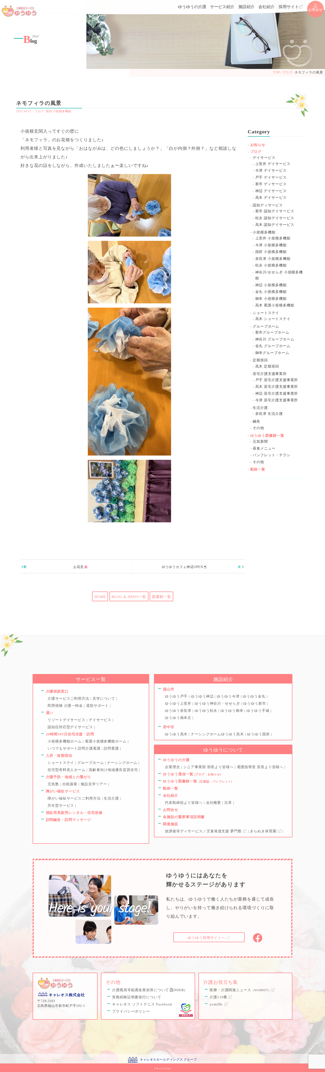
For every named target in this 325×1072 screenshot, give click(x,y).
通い (50, 713)
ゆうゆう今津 (229, 696)
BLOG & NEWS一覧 (129, 597)
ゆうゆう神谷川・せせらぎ (218, 703)
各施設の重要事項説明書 (184, 817)
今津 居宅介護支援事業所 (276, 400)
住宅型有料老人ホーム (67, 770)
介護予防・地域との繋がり (68, 777)
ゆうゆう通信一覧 (192, 774)
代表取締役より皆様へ (184, 803)
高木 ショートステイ (273, 319)
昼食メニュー (264, 448)
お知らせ (258, 145)
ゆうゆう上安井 (178, 703)
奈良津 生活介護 (269, 414)
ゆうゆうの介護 (192, 7)
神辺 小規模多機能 (271, 285)
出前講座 (70, 784)
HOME (100, 597)
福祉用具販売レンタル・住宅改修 (74, 813)
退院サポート (98, 706)
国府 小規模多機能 (58, 111)
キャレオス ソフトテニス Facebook (142, 1004)
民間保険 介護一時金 (66, 706)
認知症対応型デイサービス (71, 727)
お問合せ (315, 10)
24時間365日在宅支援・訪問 (70, 734)
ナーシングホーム (122, 763)
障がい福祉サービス (63, 791)
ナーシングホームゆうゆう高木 (218, 734)
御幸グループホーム (272, 353)
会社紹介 (266, 7)
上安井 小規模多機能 (273, 238)
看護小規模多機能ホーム (106, 741)
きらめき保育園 (263, 831)
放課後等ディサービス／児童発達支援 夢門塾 (204, 831)
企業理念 (173, 767)
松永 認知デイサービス (274, 218)
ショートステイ (266, 313)
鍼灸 (256, 421)
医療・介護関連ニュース (240, 990)
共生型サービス (61, 805)
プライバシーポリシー (131, 1011)
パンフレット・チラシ (272, 455)
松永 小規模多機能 (271, 265)
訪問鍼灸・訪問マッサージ (68, 820)
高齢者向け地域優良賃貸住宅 (114, 770)
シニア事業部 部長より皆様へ (209, 767)
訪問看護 (112, 748)
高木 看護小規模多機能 (274, 305)
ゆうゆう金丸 (254, 696)
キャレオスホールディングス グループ (168, 1059)
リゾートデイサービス (67, 720)
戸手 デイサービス (271, 177)
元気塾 (54, 784)
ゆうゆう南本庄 (178, 718)
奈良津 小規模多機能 (273, 259)
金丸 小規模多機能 (271, 292)
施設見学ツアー (94, 784)
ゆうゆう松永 (206, 711)
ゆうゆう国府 (259, 734)
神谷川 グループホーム (274, 339)
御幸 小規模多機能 (271, 299)
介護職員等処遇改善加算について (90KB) (148, 990)
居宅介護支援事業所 (270, 374)
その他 (258, 428)
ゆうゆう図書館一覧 (267, 435)
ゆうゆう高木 (177, 734)
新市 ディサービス (271, 184)
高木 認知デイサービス (274, 225)
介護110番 (219, 997)
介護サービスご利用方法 (69, 698)
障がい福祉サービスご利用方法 (75, 798)
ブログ (39, 111)
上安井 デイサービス (273, 164)
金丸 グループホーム (273, 346)
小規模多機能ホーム (65, 741)
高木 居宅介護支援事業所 (276, 386)
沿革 (228, 803)
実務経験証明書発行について (136, 997)
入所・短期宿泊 (59, 755)
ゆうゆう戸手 (177, 696)
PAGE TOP (321, 1062)
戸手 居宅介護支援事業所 (276, 380)
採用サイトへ (207, 938)
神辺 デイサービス (271, 191)
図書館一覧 (161, 597)
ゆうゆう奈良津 (178, 711)
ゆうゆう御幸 (232, 711)
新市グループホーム (272, 332)
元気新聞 (260, 441)
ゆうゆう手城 (258, 711)
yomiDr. (217, 1004)
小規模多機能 (264, 232)
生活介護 (260, 408)
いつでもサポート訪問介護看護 (75, 748)
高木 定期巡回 (267, 366)
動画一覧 (258, 469)
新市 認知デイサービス (274, 211)
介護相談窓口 (57, 691)
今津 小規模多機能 (271, 245)
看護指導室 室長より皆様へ (261, 767)
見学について (104, 698)
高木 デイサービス (271, 197)
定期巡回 (260, 360)
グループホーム (266, 326)
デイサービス (264, 158)
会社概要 (214, 803)
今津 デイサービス (271, 170)
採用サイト (289, 7)
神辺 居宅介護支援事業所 (276, 393)
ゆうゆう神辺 (203, 696)
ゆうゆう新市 (255, 703)
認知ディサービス (268, 205)
